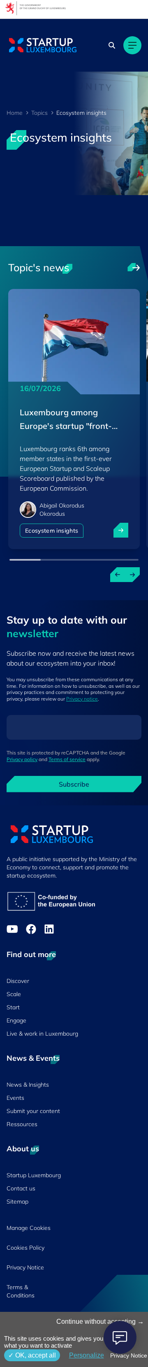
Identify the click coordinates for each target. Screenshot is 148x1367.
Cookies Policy (25, 1247)
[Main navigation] (132, 45)
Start (13, 1007)
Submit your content (33, 1111)
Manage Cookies (29, 1228)
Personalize (86, 1355)
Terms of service (67, 759)
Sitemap (17, 1201)
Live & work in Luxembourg (42, 1033)
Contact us (21, 1188)
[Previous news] (117, 574)
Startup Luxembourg (34, 1175)
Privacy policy (22, 759)
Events (15, 1098)
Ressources (22, 1124)
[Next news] (132, 574)
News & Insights (28, 1084)
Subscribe (74, 784)
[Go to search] (113, 45)
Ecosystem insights (51, 530)
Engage (16, 1020)
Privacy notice (82, 699)
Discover (18, 981)
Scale (14, 994)
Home (15, 112)
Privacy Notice (25, 1267)
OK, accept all (35, 1355)
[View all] (133, 267)
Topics (39, 112)
